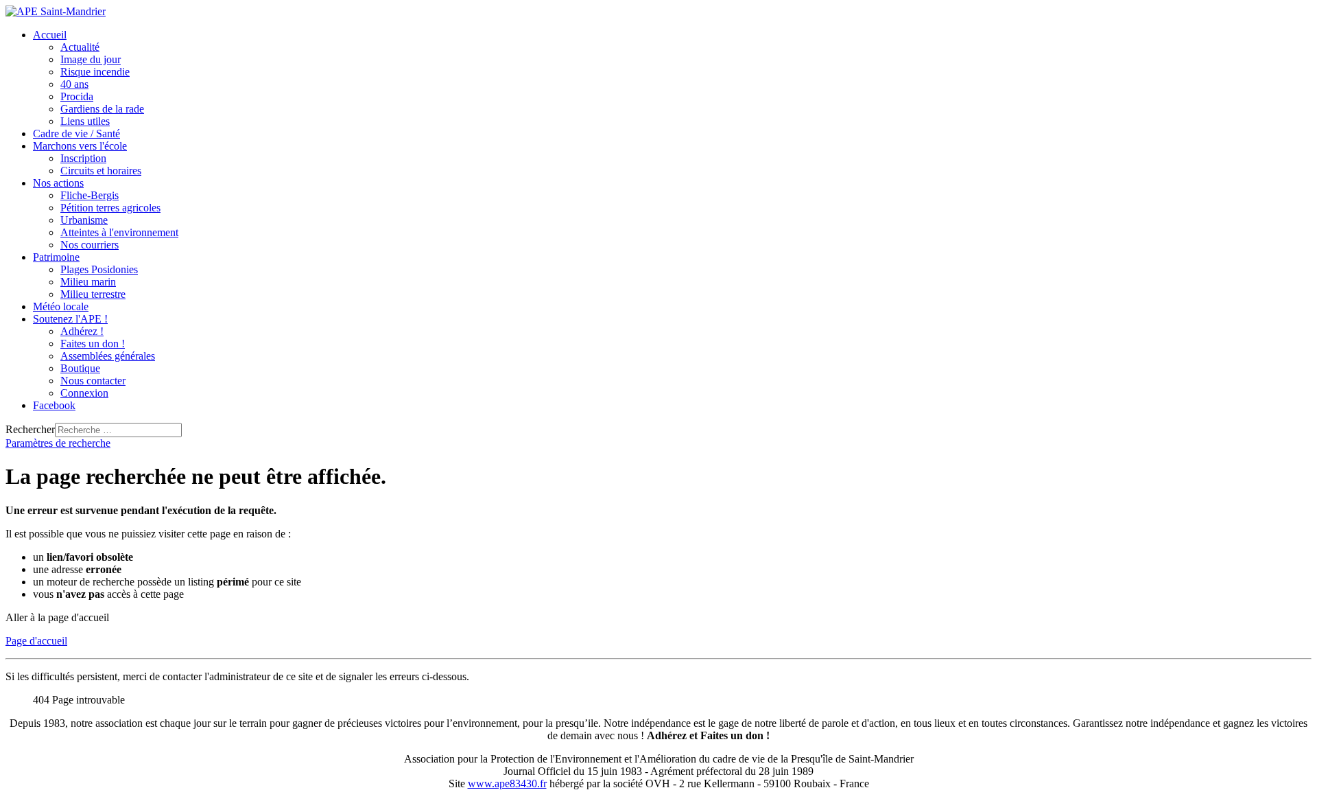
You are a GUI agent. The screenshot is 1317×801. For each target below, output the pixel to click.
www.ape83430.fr (507, 783)
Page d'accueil (36, 641)
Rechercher (30, 429)
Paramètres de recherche (57, 443)
